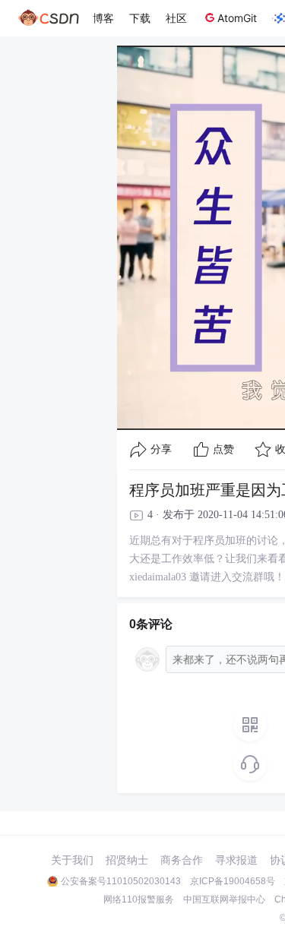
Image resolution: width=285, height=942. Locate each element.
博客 (103, 17)
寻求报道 (236, 860)
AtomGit (237, 17)
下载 (139, 17)
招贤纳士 (127, 860)
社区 (176, 17)
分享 (161, 449)
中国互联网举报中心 (224, 899)
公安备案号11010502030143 (121, 881)
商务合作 (181, 860)
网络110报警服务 (138, 899)
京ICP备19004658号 (232, 881)
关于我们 (72, 860)
